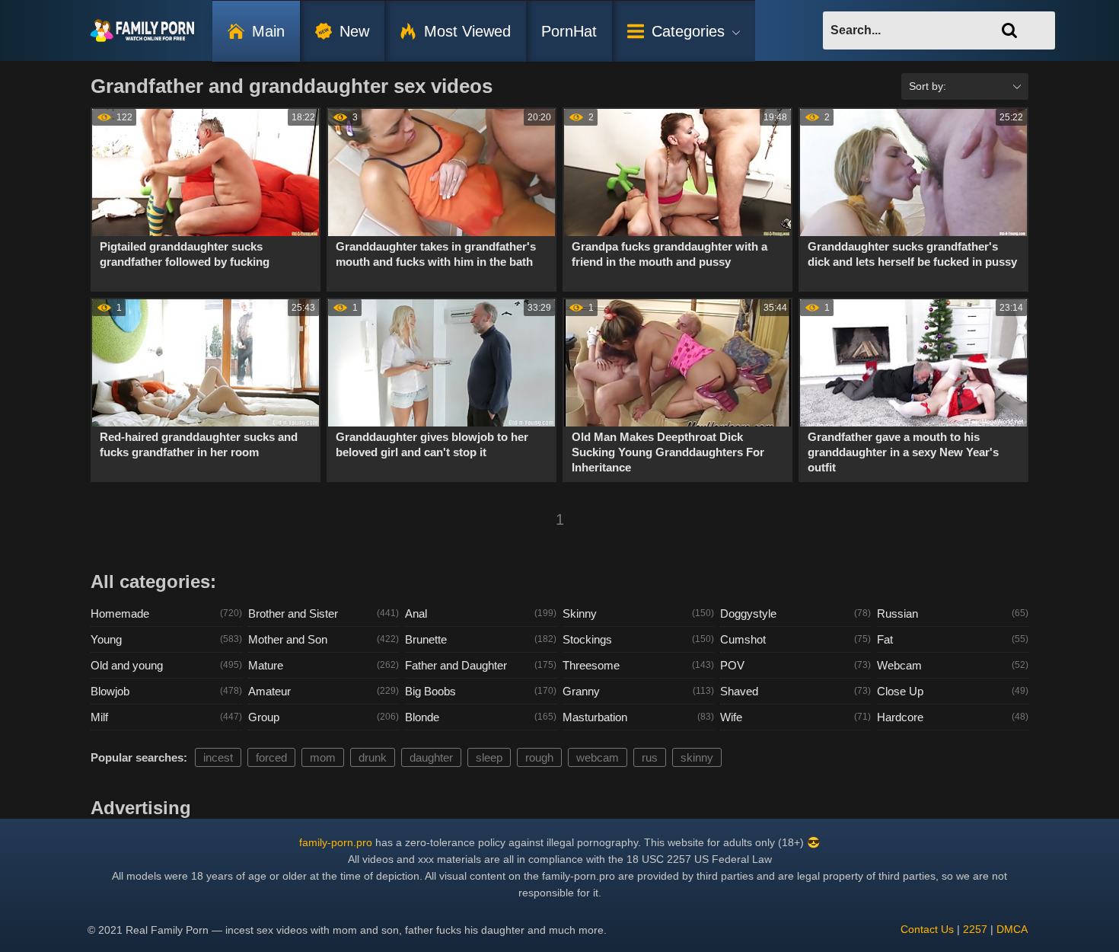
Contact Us (927, 929)
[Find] (1009, 30)
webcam (597, 757)
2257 (975, 929)
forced (271, 757)
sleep (489, 757)
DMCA (1012, 929)
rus (650, 757)
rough (539, 757)
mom (323, 757)
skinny (697, 757)
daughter (431, 757)
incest (218, 757)
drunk (373, 757)
